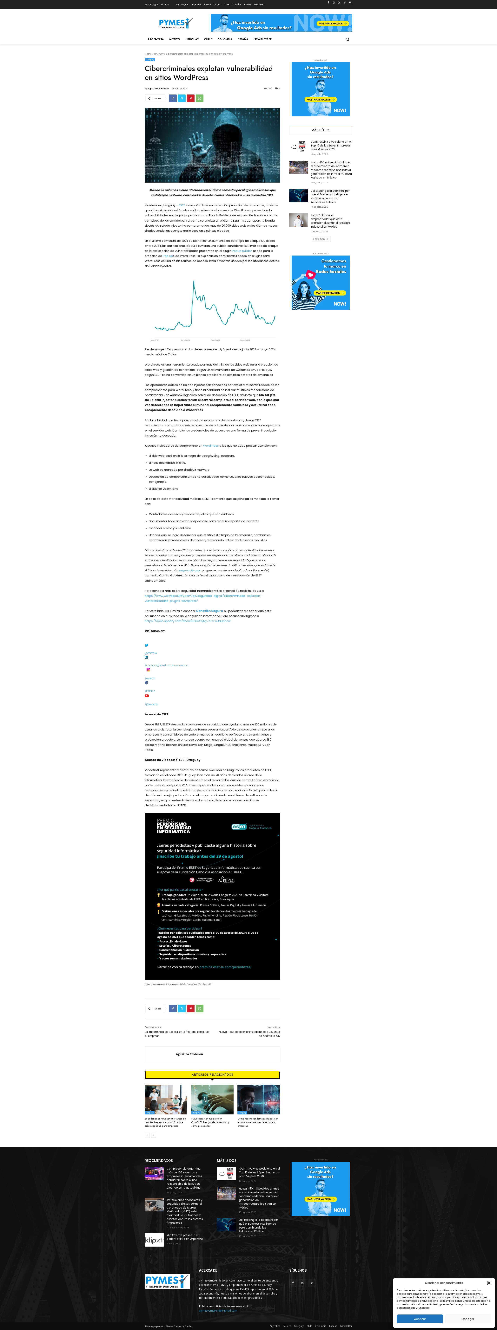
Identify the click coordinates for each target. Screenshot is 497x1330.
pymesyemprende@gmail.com (218, 1310)
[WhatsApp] (199, 98)
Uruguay (158, 53)
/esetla (150, 678)
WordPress (211, 446)
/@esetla (151, 704)
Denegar (468, 1319)
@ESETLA (151, 653)
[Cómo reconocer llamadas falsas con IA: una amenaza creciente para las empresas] (258, 1099)
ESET (182, 205)
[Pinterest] (191, 98)
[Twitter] (339, 3)
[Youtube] (350, 3)
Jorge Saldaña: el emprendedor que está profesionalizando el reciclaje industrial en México (330, 221)
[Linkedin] (312, 1283)
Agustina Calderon (158, 88)
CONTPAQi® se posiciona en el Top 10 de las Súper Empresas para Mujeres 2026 (331, 145)
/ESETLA (150, 691)
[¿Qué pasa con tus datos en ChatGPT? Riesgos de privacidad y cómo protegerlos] (212, 1099)
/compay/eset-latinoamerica (166, 665)
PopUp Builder (241, 251)
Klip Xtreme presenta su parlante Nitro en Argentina (185, 1237)
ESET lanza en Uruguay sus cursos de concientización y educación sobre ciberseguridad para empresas (165, 1122)
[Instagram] (334, 3)
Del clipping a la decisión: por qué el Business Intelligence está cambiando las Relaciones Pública (330, 196)
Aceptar (420, 1319)
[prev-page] (147, 1135)
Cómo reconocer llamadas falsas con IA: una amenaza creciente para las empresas (257, 1122)
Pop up (168, 256)
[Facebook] (328, 3)
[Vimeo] (344, 3)
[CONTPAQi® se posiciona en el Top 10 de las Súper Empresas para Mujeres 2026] (298, 146)
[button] (489, 1283)
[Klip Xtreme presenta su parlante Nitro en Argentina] (154, 1240)
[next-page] (153, 1135)
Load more (319, 239)
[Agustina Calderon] (160, 1054)
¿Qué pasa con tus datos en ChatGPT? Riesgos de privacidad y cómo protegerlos (210, 1122)
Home (148, 53)
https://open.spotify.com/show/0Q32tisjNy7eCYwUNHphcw (187, 621)
